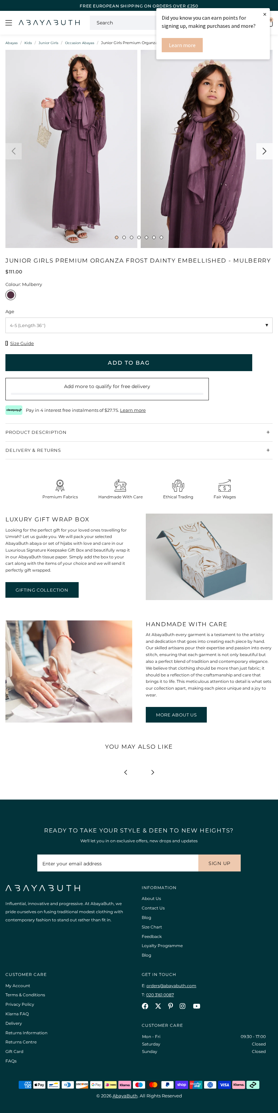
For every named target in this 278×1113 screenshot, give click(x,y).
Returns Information (26, 1032)
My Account (17, 985)
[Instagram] (183, 1006)
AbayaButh (49, 23)
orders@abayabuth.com (171, 985)
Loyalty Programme (162, 945)
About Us (151, 898)
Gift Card (14, 1051)
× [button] (264, 14)
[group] (71, 150)
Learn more (182, 45)
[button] (13, 151)
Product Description (36, 432)
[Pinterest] (170, 1006)
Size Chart (152, 926)
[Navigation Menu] (8, 22)
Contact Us (153, 907)
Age (9, 311)
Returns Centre (21, 1041)
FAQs (11, 1060)
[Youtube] (196, 1006)
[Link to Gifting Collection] (209, 598)
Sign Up (220, 863)
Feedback (152, 936)
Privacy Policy (19, 1004)
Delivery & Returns (33, 450)
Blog (146, 917)
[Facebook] (145, 1006)
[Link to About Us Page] (68, 721)
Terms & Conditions (25, 994)
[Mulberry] (11, 297)
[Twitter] (158, 1006)
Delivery (13, 1023)
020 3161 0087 (160, 994)
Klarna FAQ (17, 1013)
